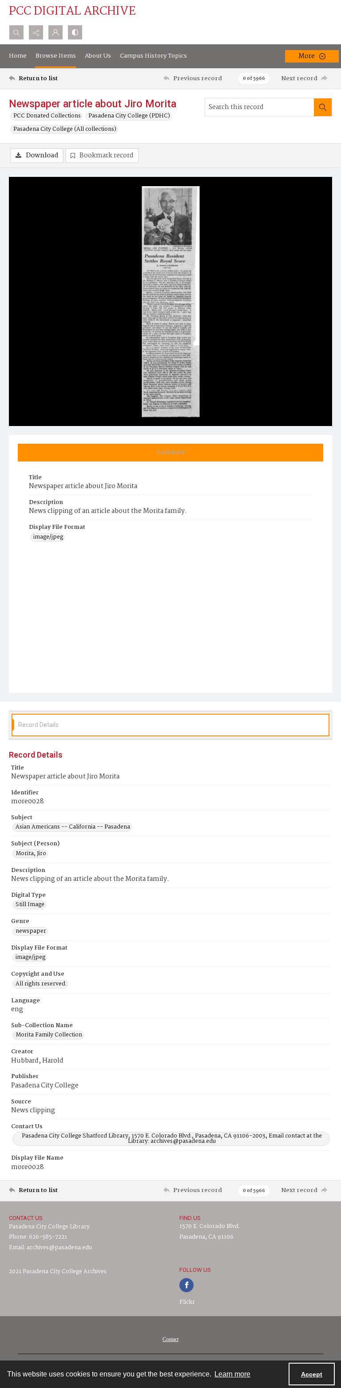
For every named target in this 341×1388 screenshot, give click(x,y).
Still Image (30, 904)
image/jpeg (48, 537)
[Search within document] (323, 107)
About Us (98, 56)
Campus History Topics (153, 56)
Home (18, 56)
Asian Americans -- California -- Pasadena (73, 827)
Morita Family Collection (49, 1035)
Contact (170, 1339)
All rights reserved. (41, 984)
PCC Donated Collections (47, 116)
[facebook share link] (186, 1285)
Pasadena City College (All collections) (64, 129)
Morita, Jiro (31, 853)
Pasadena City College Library (49, 1227)
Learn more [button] (232, 1374)
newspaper (31, 931)
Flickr (187, 1302)
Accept (311, 1374)
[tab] (170, 452)
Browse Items (56, 56)
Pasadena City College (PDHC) (129, 116)
